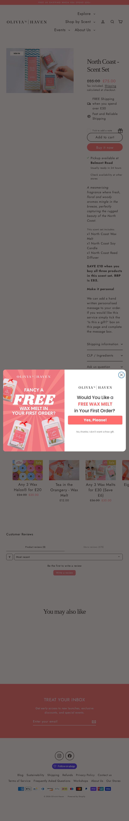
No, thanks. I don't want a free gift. (95, 431)
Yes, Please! (95, 420)
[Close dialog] (121, 375)
